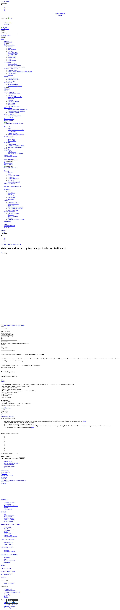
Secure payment (8, 594)
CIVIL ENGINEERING (11, 160)
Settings (3, 232)
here (32, 427)
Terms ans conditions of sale (12, 592)
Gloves (6, 200)
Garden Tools (8, 155)
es (4, 10)
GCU (84, 421)
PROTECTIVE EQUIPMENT (13, 186)
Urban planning (8, 163)
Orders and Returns (9, 466)
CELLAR (7, 89)
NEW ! (6, 224)
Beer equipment (8, 120)
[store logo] (10, 18)
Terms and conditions (10, 590)
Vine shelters (7, 62)
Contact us (7, 595)
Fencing (6, 171)
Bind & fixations (8, 136)
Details (3, 381)
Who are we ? (8, 589)
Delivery (6, 597)
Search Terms (8, 461)
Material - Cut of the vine (11, 68)
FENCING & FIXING (10, 167)
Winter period (8, 82)
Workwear (7, 189)
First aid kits (7, 221)
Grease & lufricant (9, 119)
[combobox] (9, 34)
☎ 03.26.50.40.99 (9, 606)
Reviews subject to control (8, 418)
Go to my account (9, 583)
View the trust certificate (7, 416)
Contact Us (7, 468)
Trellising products (9, 45)
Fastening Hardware (9, 183)
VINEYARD (8, 42)
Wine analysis (8, 108)
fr (4, 7)
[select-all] (22, 458)
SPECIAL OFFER (9, 226)
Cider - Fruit (7, 150)
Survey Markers (8, 164)
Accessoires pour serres (10, 156)
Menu (2, 39)
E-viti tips (7, 227)
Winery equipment (9, 92)
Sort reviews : (4, 453)
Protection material (9, 211)
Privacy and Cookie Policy (11, 463)
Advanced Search (6, 35)
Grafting (6, 149)
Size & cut (7, 142)
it (4, 9)
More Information (6, 408)
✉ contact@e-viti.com (10, 608)
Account (3, 230)
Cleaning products (9, 114)
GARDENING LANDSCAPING (13, 123)
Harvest (6, 76)
